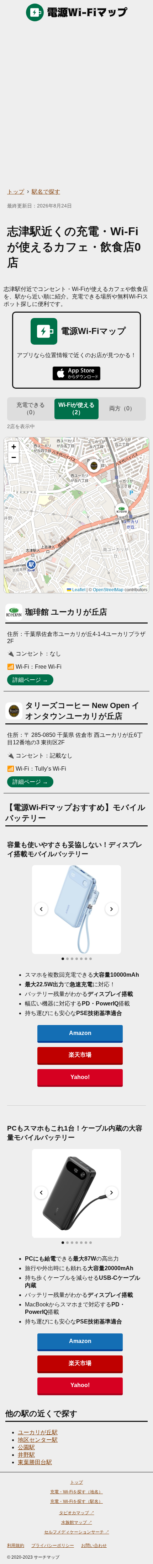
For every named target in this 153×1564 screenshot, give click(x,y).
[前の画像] (41, 908)
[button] (121, 510)
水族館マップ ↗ (76, 1522)
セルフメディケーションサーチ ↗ (76, 1532)
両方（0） (122, 408)
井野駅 (26, 1455)
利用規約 (15, 1545)
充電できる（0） (30, 408)
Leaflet (78, 589)
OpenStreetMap (108, 589)
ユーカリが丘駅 (38, 1432)
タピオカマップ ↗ (76, 1512)
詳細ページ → (30, 680)
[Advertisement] (76, 104)
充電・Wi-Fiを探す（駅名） (76, 1501)
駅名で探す (46, 192)
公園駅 (26, 1447)
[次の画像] (111, 908)
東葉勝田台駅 (35, 1462)
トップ (15, 192)
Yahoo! (80, 1077)
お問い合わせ (94, 1545)
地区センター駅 (38, 1440)
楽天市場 (80, 1055)
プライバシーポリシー (52, 1545)
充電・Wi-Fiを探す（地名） (76, 1491)
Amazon (80, 1033)
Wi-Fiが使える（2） (76, 408)
